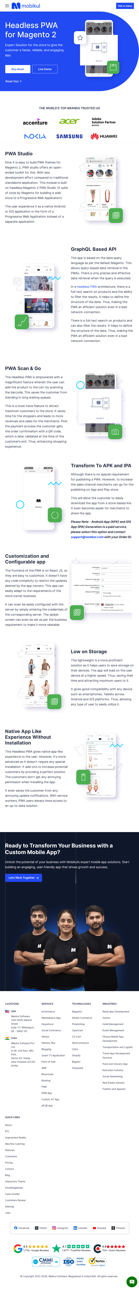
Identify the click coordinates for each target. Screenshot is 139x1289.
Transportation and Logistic (118, 1047)
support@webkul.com (87, 537)
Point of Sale (48, 1061)
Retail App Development (116, 1011)
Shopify (76, 1055)
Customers (11, 1156)
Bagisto (76, 1061)
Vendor (45, 1036)
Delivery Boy (48, 1042)
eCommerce (48, 1011)
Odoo (75, 1049)
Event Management (113, 1030)
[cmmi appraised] (46, 1262)
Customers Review (15, 1200)
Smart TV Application (53, 1055)
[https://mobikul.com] (26, 6)
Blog (7, 1175)
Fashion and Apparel (114, 1088)
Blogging (46, 1049)
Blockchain (48, 1074)
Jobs (8, 1212)
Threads (120, 1228)
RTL (7, 1131)
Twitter (43, 1228)
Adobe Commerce (82, 1017)
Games (106, 1017)
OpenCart (77, 1030)
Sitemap (9, 1206)
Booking (46, 1080)
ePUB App (47, 1105)
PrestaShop (78, 1024)
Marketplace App (51, 1017)
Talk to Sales (125, 5)
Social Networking (113, 1076)
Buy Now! (18, 69)
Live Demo (45, 69)
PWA (44, 1086)
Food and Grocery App (115, 1063)
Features (10, 1150)
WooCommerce (80, 1042)
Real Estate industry (114, 1082)
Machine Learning (15, 1143)
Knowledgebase (14, 1187)
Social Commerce (51, 1030)
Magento (77, 1011)
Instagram (62, 1228)
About (8, 1125)
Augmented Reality (15, 1137)
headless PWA (87, 286)
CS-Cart (76, 1036)
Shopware (77, 1067)
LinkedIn (82, 1228)
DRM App (47, 1093)
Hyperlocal (47, 1024)
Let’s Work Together (22, 877)
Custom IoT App (50, 1099)
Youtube (101, 1228)
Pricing (9, 1162)
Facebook (23, 1228)
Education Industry (113, 1070)
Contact (9, 1168)
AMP (44, 1067)
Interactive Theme (15, 1181)
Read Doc (12, 81)
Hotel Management (113, 1024)
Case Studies (12, 1193)
